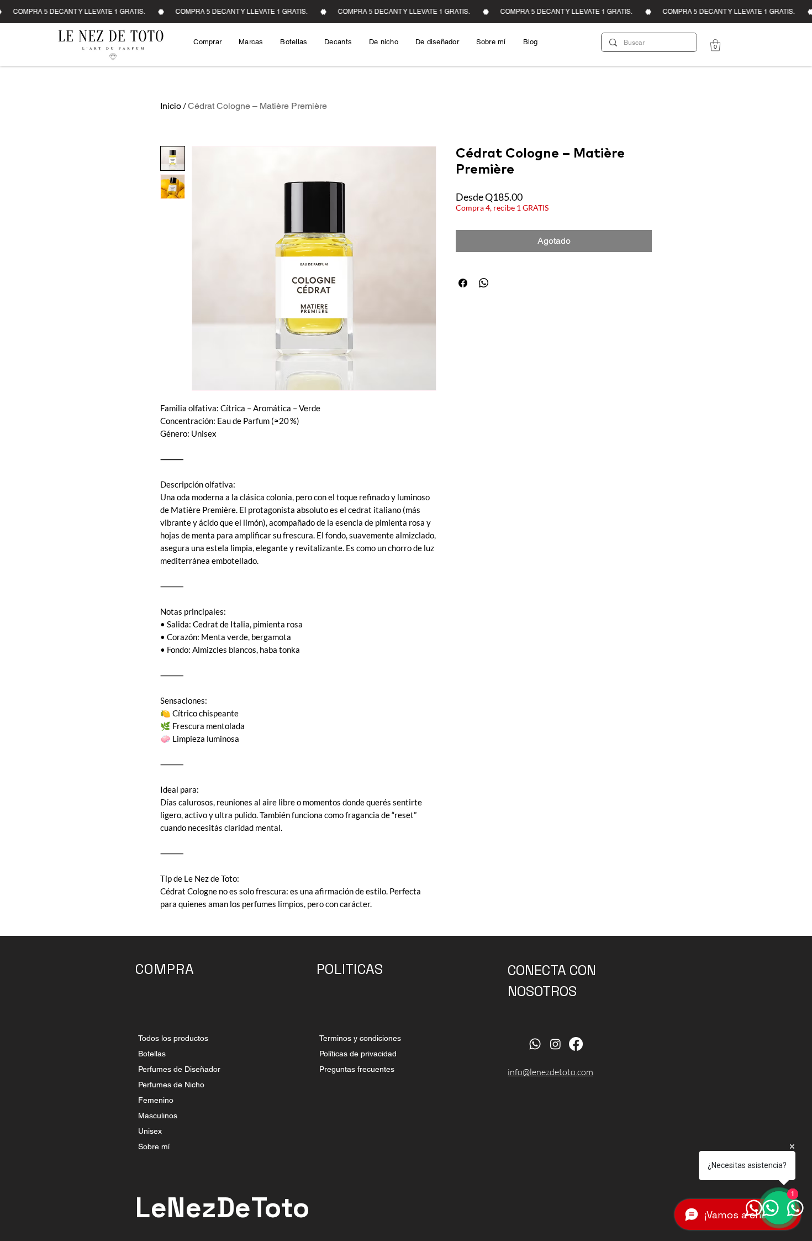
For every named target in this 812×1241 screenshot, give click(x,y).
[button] (715, 45)
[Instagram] (555, 1044)
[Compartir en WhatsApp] (484, 283)
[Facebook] (576, 1044)
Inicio (170, 106)
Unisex (150, 1131)
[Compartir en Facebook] (463, 283)
